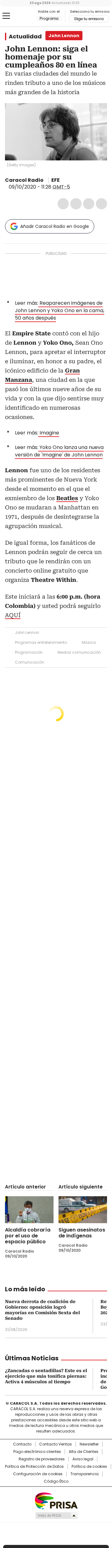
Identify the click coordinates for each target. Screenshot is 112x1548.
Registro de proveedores (42, 1459)
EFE (55, 180)
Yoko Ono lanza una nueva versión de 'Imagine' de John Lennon (59, 451)
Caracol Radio (20, 16)
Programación (29, 652)
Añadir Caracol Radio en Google (54, 226)
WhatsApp (101, 203)
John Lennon (27, 632)
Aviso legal (82, 1459)
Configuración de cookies (38, 1474)
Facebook (63, 203)
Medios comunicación (79, 652)
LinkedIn (88, 203)
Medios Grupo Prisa (56, 1515)
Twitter (76, 203)
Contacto (22, 1444)
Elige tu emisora (89, 19)
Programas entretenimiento (41, 642)
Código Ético (56, 1481)
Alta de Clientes (83, 1451)
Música (89, 642)
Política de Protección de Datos (34, 1466)
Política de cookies (89, 1466)
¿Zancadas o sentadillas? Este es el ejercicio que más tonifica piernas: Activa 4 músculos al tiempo (46, 1376)
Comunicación (29, 662)
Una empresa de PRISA (56, 1500)
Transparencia (84, 1474)
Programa (49, 18)
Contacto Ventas (55, 1444)
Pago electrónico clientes (37, 1451)
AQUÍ (13, 615)
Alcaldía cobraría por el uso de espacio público (27, 1235)
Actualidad (25, 36)
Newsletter (89, 1444)
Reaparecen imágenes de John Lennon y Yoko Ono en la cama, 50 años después (59, 310)
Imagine (48, 432)
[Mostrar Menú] (6, 16)
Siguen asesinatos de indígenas (81, 1232)
